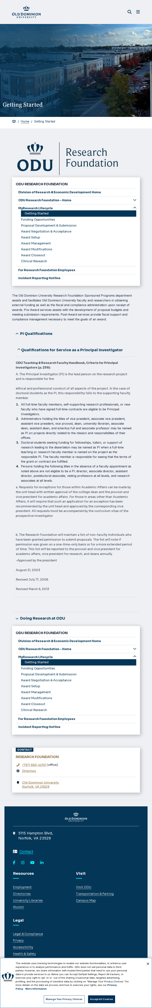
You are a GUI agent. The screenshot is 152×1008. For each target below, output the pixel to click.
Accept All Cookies (101, 999)
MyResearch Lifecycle (35, 208)
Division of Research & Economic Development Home (59, 192)
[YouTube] (32, 863)
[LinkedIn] (42, 863)
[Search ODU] (130, 12)
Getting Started (37, 213)
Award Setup (30, 237)
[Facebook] (14, 863)
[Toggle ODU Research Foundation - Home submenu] (134, 200)
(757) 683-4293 (34, 765)
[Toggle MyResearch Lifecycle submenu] (134, 208)
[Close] (148, 964)
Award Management (36, 243)
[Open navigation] (138, 12)
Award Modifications (36, 249)
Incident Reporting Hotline (39, 278)
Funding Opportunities (38, 220)
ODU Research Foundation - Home (44, 200)
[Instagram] (22, 863)
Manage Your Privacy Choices (64, 999)
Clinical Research (34, 261)
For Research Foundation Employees (46, 270)
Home (25, 121)
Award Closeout (33, 255)
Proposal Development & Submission (49, 225)
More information (36, 988)
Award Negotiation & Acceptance (46, 231)
